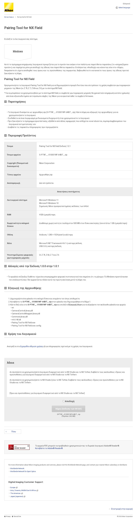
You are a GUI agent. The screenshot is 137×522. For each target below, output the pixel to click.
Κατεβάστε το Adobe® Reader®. (49, 448)
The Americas (15, 493)
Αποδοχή (69, 401)
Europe (12, 487)
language (124, 7)
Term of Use (17, 516)
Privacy (8, 516)
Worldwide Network (17, 468)
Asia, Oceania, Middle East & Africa (23, 490)
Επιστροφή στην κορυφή (122, 509)
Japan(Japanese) (16, 496)
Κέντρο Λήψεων (9, 17)
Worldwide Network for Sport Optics (23, 471)
